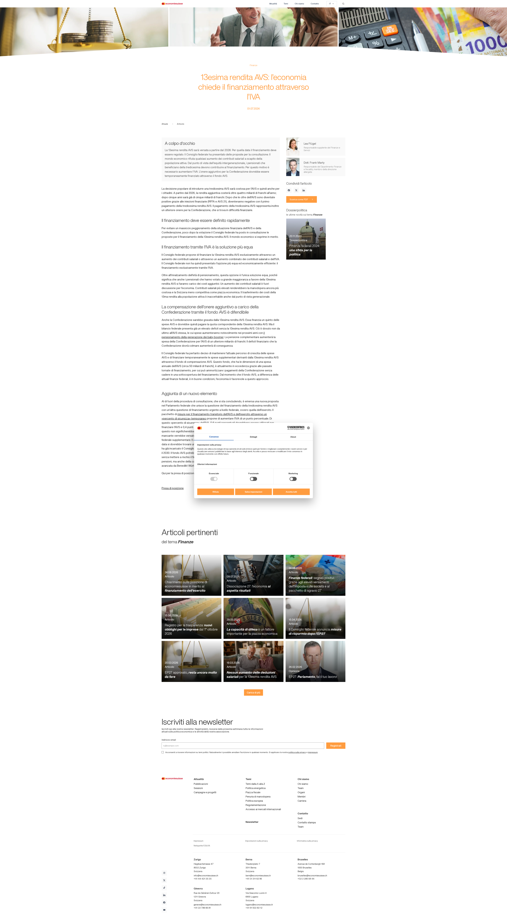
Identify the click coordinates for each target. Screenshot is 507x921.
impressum (313, 752)
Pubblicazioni (201, 784)
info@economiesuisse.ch (206, 875)
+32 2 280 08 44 (306, 878)
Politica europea (254, 800)
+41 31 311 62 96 (254, 878)
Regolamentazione (256, 805)
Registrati (335, 745)
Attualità (273, 3)
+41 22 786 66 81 (202, 907)
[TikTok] (164, 887)
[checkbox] (163, 752)
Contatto (315, 3)
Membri (302, 796)
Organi (301, 792)
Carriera (302, 800)
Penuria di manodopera (258, 796)
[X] (296, 190)
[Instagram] (164, 873)
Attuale (165, 124)
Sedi (300, 818)
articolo (180, 124)
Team (301, 788)
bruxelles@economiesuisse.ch (312, 875)
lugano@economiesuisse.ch (259, 904)
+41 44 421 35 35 (203, 878)
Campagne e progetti (205, 792)
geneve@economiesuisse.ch (207, 904)
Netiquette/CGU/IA (202, 845)
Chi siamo (299, 3)
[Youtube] (164, 910)
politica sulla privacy (297, 752)
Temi (286, 3)
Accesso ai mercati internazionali (263, 809)
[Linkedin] (303, 190)
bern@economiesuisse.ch (258, 875)
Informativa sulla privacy (307, 841)
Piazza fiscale (253, 792)
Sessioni (198, 788)
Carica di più (253, 692)
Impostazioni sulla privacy (256, 841)
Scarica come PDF (299, 199)
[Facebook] (289, 190)
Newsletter (252, 822)
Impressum (198, 841)
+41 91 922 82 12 (254, 907)
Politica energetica (256, 788)
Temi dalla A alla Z (255, 784)
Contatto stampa (307, 822)
